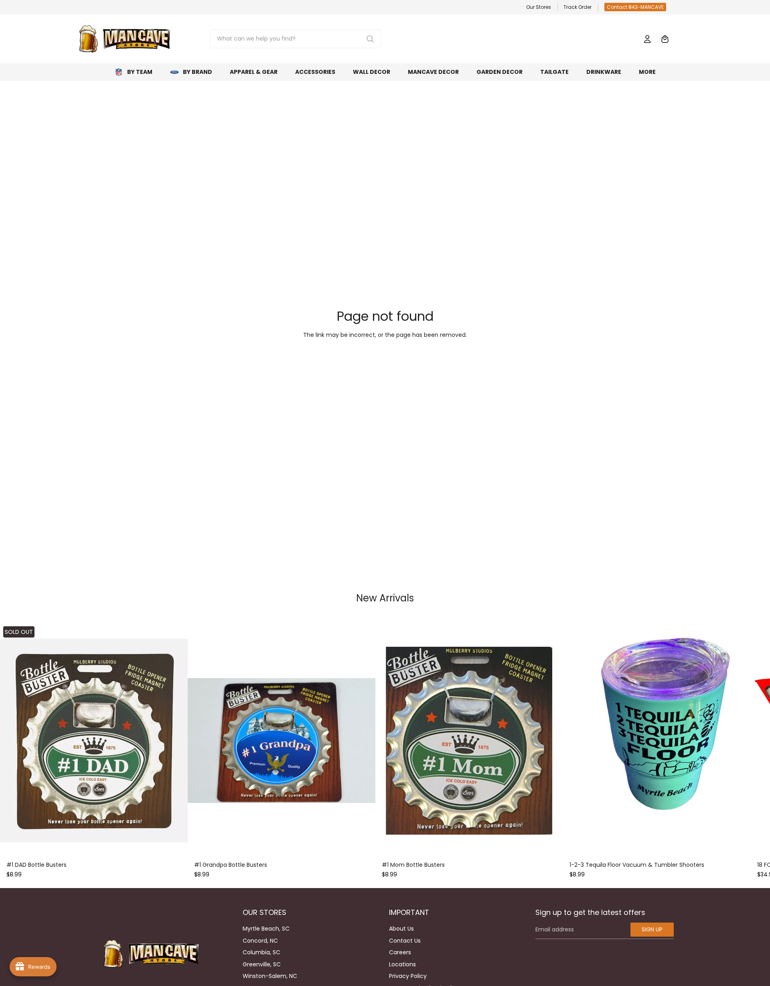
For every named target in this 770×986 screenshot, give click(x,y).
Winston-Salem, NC (270, 976)
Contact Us (405, 941)
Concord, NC (260, 941)
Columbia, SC (261, 952)
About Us (401, 929)
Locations (402, 964)
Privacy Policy (408, 976)
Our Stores (538, 7)
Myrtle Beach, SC (266, 929)
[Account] (647, 39)
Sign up (652, 929)
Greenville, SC (262, 964)
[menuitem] (647, 72)
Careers (400, 952)
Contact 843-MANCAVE (635, 7)
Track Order (577, 7)
